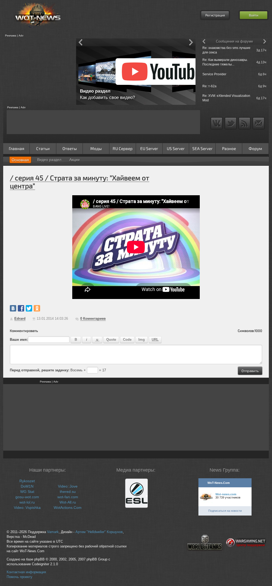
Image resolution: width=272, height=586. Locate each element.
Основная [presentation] (20, 160)
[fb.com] (21, 308)
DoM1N (27, 486)
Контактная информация (26, 572)
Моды (96, 148)
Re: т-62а (209, 86)
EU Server (149, 148)
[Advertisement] (38, 71)
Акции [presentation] (74, 159)
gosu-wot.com (27, 497)
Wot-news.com (225, 494)
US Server (176, 148)
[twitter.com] (29, 308)
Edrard (20, 319)
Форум (255, 148)
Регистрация (215, 15)
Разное (229, 148)
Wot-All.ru (68, 502)
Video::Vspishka (27, 507)
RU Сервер (123, 148)
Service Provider (214, 74)
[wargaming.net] (246, 554)
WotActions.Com (68, 507)
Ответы (69, 148)
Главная (16, 148)
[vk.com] (13, 308)
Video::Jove (68, 486)
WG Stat (27, 491)
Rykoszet (27, 481)
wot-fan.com (67, 497)
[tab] (20, 159)
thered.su (68, 491)
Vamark (53, 532)
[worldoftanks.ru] (205, 554)
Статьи (43, 148)
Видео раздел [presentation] (49, 159)
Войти (253, 15)
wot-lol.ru (27, 502)
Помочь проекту (19, 577)
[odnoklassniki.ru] (37, 308)
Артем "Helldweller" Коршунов (99, 532)
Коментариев (93, 319)
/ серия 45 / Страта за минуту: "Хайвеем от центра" (79, 181)
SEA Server (202, 148)
